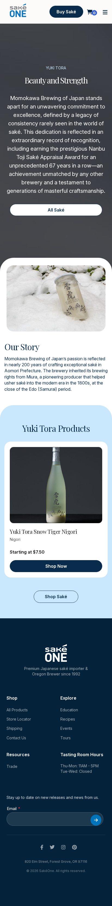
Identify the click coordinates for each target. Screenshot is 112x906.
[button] (105, 12)
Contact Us (16, 738)
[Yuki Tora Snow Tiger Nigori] (56, 485)
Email (12, 808)
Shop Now (56, 566)
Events (66, 728)
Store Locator (19, 719)
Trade (12, 766)
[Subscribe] (96, 820)
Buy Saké (66, 11)
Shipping (14, 728)
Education (69, 710)
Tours (65, 738)
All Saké (56, 210)
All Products (17, 710)
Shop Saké (56, 596)
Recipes (67, 719)
